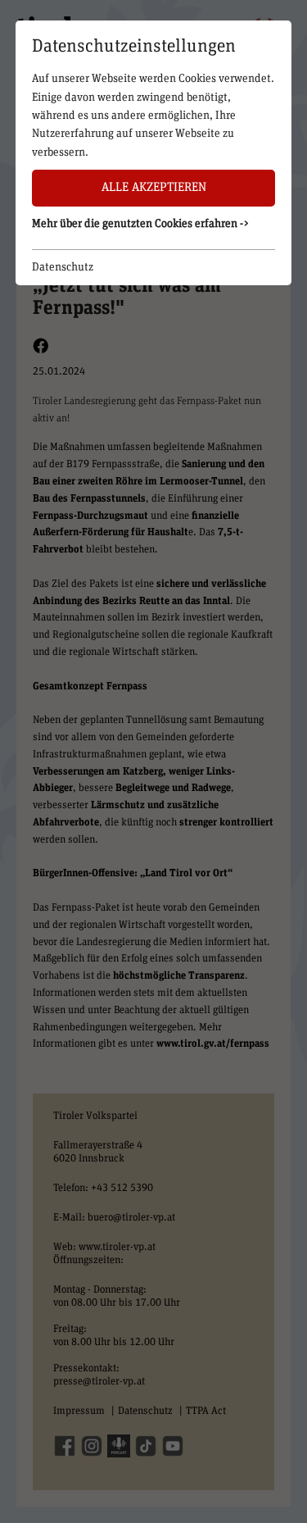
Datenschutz (62, 267)
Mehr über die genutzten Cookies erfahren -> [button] (141, 224)
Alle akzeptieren (154, 187)
